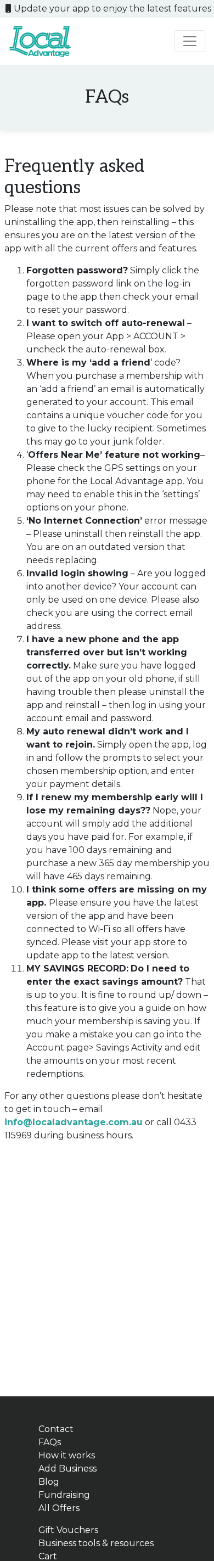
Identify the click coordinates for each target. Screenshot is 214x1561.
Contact (56, 1429)
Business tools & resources (96, 1543)
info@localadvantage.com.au (73, 1122)
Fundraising (64, 1495)
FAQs (49, 1442)
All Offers (59, 1508)
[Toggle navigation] (189, 41)
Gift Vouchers (68, 1530)
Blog (48, 1481)
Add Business (67, 1468)
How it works (66, 1455)
